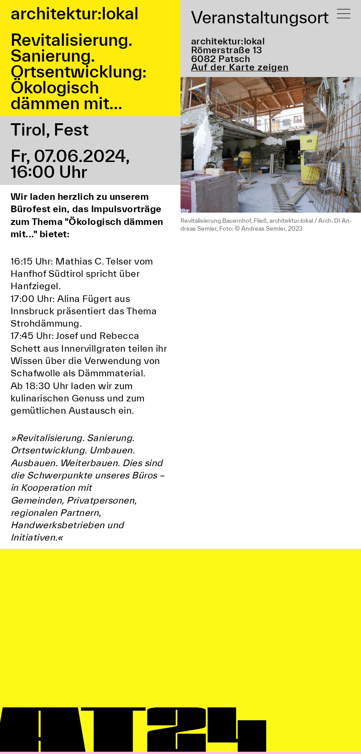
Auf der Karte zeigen (240, 67)
